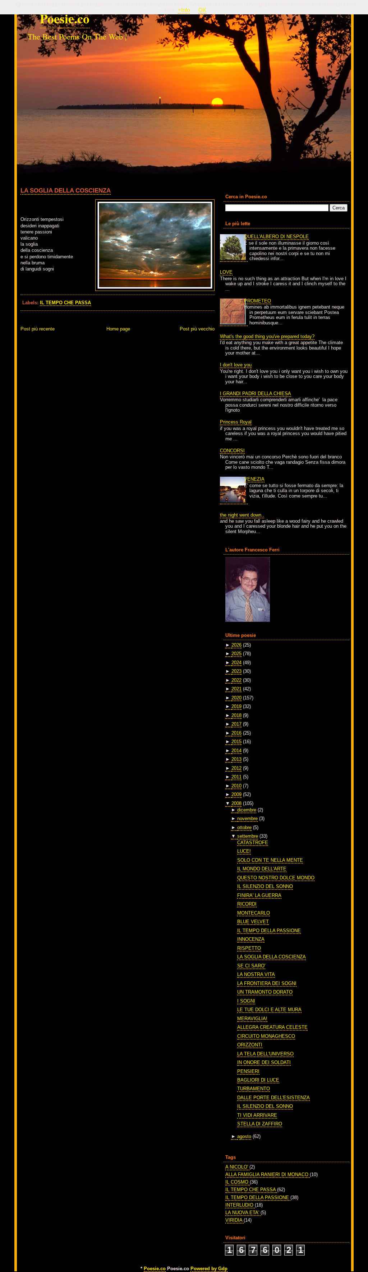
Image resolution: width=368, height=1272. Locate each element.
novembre (247, 818)
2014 (236, 750)
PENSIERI (248, 1071)
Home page (118, 329)
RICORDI (247, 904)
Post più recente (37, 329)
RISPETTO (249, 948)
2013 (236, 759)
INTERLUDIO (240, 1205)
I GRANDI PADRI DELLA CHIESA (255, 393)
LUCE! (244, 851)
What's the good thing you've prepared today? (267, 336)
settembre (247, 836)
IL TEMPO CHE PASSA (65, 302)
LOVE (226, 272)
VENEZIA (254, 479)
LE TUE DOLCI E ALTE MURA (269, 1009)
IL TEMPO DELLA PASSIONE (269, 930)
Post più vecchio (197, 329)
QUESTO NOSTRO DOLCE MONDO (275, 877)
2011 (236, 777)
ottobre (244, 827)
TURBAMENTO (253, 1088)
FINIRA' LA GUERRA (259, 895)
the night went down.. (242, 515)
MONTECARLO (253, 913)
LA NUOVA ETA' (243, 1212)
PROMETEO (257, 301)
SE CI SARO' (251, 965)
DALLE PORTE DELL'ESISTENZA (273, 1097)
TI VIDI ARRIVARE (257, 1115)
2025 (236, 653)
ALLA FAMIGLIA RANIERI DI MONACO (267, 1174)
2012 (236, 768)
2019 (236, 706)
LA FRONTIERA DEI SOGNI (266, 983)
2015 (236, 741)
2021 (236, 688)
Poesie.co (64, 18)
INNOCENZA (250, 939)
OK (202, 10)
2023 (236, 671)
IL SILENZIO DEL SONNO (265, 886)
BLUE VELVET (253, 921)
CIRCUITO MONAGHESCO (266, 1036)
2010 (236, 785)
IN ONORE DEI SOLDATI (264, 1062)
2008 (236, 803)
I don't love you (236, 364)
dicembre (246, 810)
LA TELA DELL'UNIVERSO (265, 1053)
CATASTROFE (252, 842)
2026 (236, 645)
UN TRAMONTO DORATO (265, 992)
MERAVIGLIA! (252, 1018)
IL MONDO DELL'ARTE (261, 868)
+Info (184, 10)
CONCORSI (232, 450)
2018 (236, 715)
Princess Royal (236, 422)
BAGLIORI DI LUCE (258, 1080)
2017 (236, 724)
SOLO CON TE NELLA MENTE (270, 860)
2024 (236, 662)
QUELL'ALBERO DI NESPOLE (276, 236)
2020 (236, 697)
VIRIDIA (234, 1220)
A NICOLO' (237, 1167)
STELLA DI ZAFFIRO (259, 1124)
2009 (236, 794)
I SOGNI (246, 1001)
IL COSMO (237, 1182)
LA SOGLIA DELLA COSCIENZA (65, 190)
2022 (236, 680)
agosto (244, 1136)
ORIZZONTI (249, 1044)
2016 (236, 733)
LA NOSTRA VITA (256, 974)
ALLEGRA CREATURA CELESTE (272, 1027)
